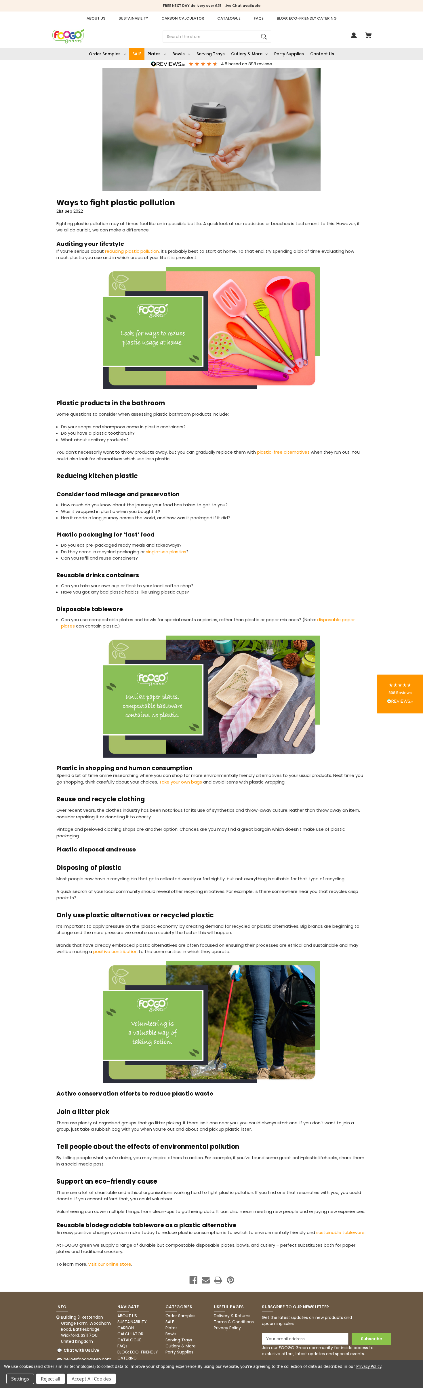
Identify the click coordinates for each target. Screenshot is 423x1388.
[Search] (264, 37)
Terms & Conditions (234, 1322)
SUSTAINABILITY (133, 18)
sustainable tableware (340, 1232)
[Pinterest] (230, 1280)
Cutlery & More (246, 54)
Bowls (178, 54)
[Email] (206, 1280)
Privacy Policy (227, 1328)
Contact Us (322, 54)
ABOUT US (96, 18)
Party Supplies (289, 54)
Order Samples (105, 54)
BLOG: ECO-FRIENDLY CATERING (307, 18)
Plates (154, 54)
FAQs (259, 18)
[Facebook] (193, 1280)
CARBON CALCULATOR (182, 18)
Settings (20, 1379)
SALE (136, 54)
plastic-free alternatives (283, 452)
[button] (400, 694)
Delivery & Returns (232, 1316)
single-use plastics (166, 552)
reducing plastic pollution (132, 251)
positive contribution (115, 951)
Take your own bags (180, 782)
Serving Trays (211, 54)
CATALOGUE (229, 18)
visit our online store (109, 1264)
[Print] (218, 1280)
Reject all (50, 1379)
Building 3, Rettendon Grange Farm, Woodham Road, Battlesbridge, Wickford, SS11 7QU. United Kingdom (86, 1329)
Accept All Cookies (91, 1379)
